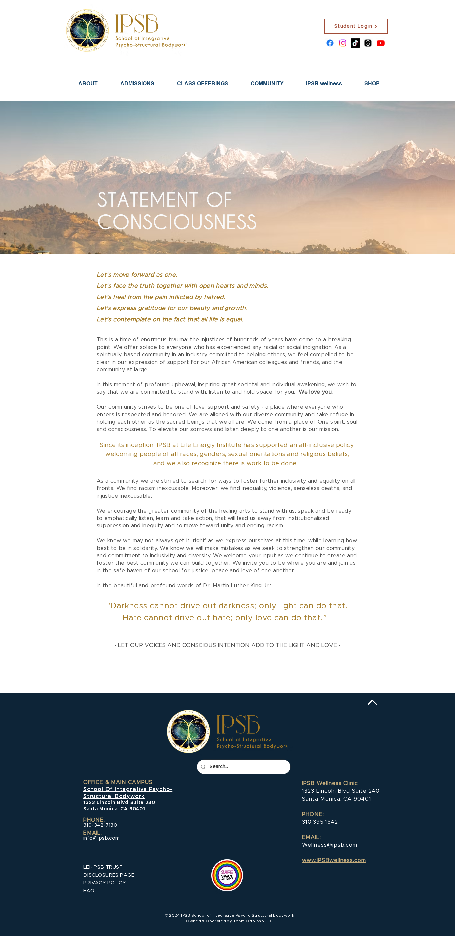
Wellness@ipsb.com (329, 845)
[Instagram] (342, 43)
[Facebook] (330, 43)
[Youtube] (380, 43)
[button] (137, 83)
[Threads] (368, 43)
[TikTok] (355, 43)
